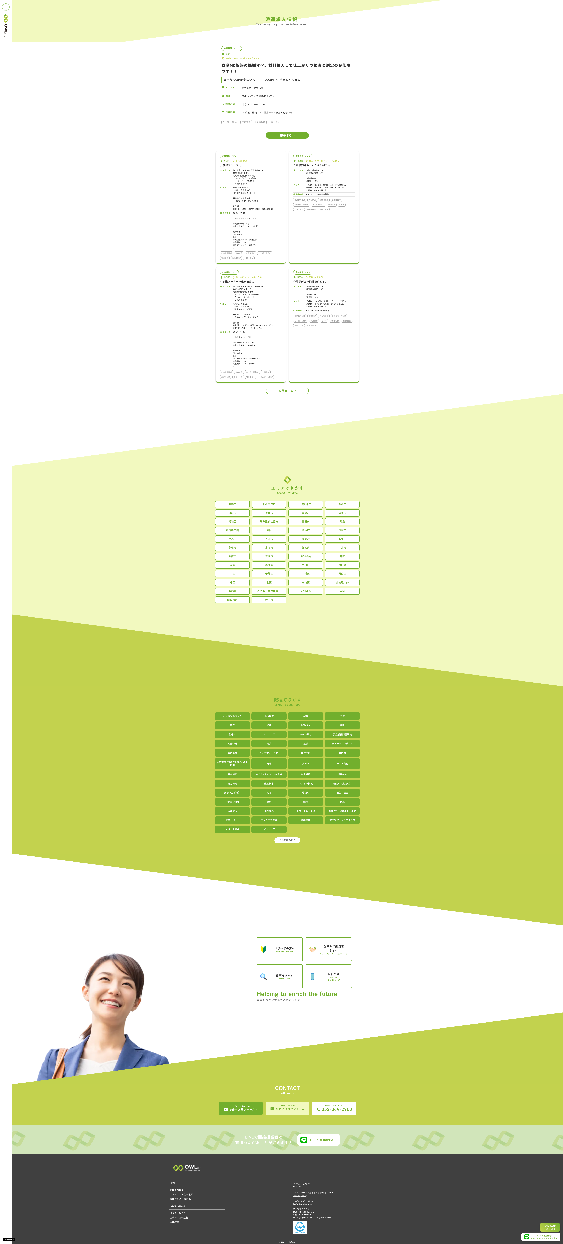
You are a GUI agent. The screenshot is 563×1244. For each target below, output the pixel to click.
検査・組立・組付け (252, 58)
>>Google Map (300, 1195)
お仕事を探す (177, 1189)
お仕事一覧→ (287, 391)
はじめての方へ (178, 1212)
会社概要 (174, 1222)
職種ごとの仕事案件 (180, 1199)
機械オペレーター (234, 58)
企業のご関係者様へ (180, 1217)
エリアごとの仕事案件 (181, 1194)
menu (6, 7)
